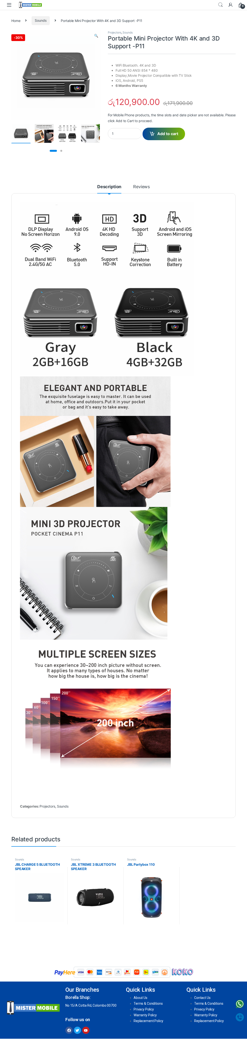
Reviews (141, 187)
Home (15, 20)
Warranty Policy (145, 1015)
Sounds (40, 20)
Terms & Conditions (148, 1003)
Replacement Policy (148, 1021)
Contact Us (202, 998)
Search (220, 4)
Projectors (114, 32)
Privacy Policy (144, 1009)
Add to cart (167, 133)
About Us (140, 998)
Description (109, 187)
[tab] (109, 189)
